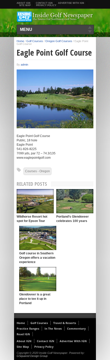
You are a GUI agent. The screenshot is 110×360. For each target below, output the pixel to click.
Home (20, 41)
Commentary (76, 328)
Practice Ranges (28, 328)
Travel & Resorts (64, 323)
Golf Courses (34, 41)
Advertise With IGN (71, 3)
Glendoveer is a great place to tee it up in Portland (34, 299)
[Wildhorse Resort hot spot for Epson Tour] (35, 201)
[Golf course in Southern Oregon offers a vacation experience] (37, 238)
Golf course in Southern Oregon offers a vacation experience (37, 258)
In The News (53, 328)
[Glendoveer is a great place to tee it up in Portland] (37, 279)
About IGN (23, 3)
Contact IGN (44, 3)
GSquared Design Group (32, 355)
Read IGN (23, 334)
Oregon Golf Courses (58, 41)
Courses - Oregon (37, 171)
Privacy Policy (46, 5)
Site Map (25, 5)
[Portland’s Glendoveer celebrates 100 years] (74, 201)
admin (24, 64)
